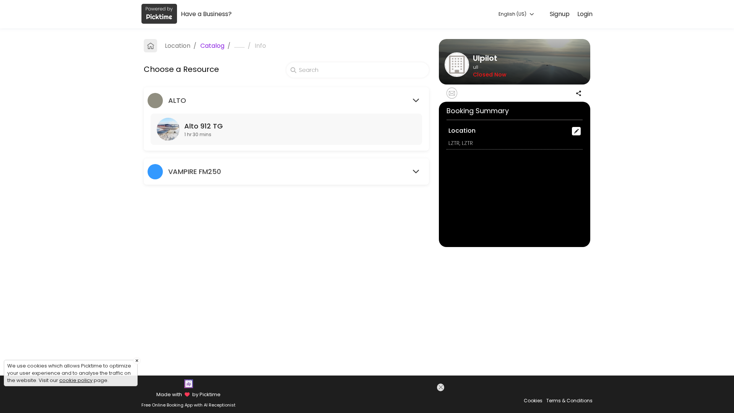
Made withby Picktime (188, 394)
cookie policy (76, 380)
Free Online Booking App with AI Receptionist (188, 405)
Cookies (533, 400)
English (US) (513, 14)
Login (585, 14)
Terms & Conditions (569, 400)
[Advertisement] (379, 397)
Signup (560, 14)
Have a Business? (206, 14)
